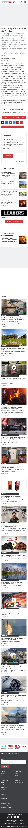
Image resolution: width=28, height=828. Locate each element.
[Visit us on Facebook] (8, 817)
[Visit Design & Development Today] (3, 746)
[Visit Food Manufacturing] (10, 746)
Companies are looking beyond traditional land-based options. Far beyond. (13, 671)
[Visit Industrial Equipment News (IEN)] (17, 746)
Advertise (20, 820)
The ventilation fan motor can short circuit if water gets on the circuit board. (12, 470)
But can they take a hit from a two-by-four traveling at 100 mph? (12, 382)
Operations (5, 345)
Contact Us (14, 820)
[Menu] (25, 2)
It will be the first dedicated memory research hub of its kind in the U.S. (13, 352)
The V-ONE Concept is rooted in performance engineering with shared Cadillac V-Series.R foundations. (13, 700)
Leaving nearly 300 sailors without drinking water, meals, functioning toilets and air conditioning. (12, 730)
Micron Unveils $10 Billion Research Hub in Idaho (8, 182)
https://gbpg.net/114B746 (9, 85)
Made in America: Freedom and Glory (11, 611)
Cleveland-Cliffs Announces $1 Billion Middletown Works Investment (9, 202)
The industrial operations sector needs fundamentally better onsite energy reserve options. (12, 323)
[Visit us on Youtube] (15, 817)
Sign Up (5, 766)
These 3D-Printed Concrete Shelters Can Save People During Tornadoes (9, 193)
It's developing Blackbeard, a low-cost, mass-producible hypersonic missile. (13, 441)
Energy (4, 315)
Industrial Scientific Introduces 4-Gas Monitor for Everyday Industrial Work (11, 497)
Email (2, 759)
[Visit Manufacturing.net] (10, 748)
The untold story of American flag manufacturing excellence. (13, 613)
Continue (8, 156)
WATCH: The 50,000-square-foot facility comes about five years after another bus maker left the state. (13, 530)
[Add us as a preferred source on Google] (21, 122)
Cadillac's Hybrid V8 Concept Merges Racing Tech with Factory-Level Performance (13, 696)
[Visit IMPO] (24, 746)
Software (4, 664)
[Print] (2, 122)
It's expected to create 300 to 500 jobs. (11, 585)
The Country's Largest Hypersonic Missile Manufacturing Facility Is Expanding (13, 438)
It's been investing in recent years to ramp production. (12, 642)
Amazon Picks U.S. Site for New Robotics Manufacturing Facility (12, 583)
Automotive (5, 404)
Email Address (7, 148)
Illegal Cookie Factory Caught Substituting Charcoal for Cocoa (13, 556)
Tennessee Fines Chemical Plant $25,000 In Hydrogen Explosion (9, 239)
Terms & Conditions (19, 822)
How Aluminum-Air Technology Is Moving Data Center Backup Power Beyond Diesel (9, 174)
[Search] (21, 2)
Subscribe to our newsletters (14, 117)
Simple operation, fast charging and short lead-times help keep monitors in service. (13, 500)
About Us (7, 820)
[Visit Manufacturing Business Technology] (17, 748)
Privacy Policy (9, 822)
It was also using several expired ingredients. (13, 558)
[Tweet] (14, 122)
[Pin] (17, 122)
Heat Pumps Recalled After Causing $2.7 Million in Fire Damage (12, 466)
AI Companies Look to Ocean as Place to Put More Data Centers (13, 667)
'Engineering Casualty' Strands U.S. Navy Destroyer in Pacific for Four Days (12, 726)
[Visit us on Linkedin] (18, 817)
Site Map (22, 823)
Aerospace (4, 434)
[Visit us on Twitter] (12, 817)
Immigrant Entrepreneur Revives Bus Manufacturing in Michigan (11, 525)
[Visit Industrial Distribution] (3, 748)
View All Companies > (14, 221)
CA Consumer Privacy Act (11, 823)
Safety (4, 235)
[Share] (6, 122)
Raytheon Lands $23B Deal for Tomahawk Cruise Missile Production (13, 639)
